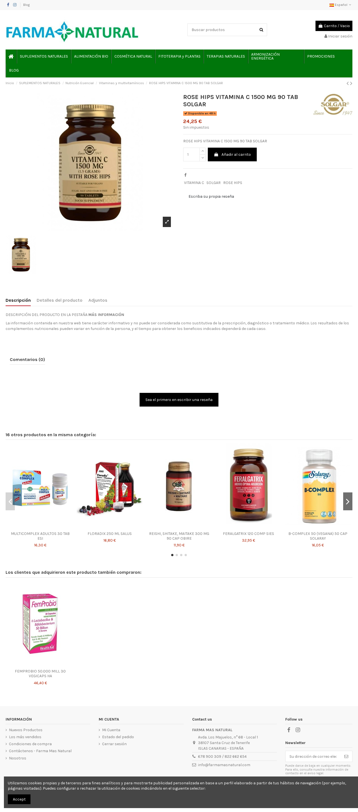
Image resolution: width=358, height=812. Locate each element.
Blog (26, 5)
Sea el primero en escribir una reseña (179, 399)
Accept (19, 799)
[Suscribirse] (346, 756)
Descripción (18, 300)
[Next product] (351, 83)
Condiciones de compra (30, 744)
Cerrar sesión (114, 744)
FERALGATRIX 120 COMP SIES (248, 533)
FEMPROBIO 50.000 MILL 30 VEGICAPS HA (40, 673)
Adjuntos (97, 300)
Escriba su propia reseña (211, 196)
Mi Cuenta (111, 730)
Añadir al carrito (236, 154)
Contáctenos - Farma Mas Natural (40, 751)
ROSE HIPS (232, 182)
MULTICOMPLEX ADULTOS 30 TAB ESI (40, 536)
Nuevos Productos (26, 730)
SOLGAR (213, 182)
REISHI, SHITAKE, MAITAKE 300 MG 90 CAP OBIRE (179, 536)
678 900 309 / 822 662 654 (222, 756)
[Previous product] (348, 83)
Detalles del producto (60, 300)
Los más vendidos (25, 737)
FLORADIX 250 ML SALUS (110, 533)
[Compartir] (185, 175)
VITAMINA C (194, 182)
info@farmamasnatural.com (224, 765)
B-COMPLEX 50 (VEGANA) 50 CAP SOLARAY (317, 536)
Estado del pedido (118, 737)
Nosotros (17, 758)
